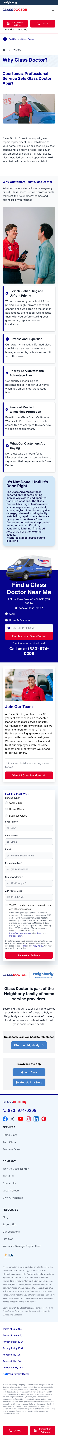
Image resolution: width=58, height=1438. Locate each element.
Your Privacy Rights (18, 1374)
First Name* (11, 821)
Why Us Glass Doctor (16, 1168)
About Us (8, 1176)
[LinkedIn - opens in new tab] (36, 1118)
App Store (31, 1072)
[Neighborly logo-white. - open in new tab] (10, 2)
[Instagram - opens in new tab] (28, 1118)
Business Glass (18, 815)
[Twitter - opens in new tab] (12, 1118)
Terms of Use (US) (12, 1329)
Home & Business (19, 620)
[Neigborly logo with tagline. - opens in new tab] (44, 975)
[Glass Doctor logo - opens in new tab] (15, 975)
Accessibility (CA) (12, 1361)
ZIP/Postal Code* (14, 890)
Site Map (8, 1238)
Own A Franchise (13, 1197)
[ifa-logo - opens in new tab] (9, 1255)
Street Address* (14, 877)
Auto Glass (15, 802)
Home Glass (16, 809)
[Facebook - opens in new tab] (5, 1118)
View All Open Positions (26, 775)
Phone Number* (13, 863)
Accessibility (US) (12, 1354)
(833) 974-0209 (21, 1110)
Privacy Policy (15, 936)
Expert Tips (10, 1224)
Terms (39, 933)
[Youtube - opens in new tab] (20, 1118)
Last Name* (11, 835)
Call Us (45, 23)
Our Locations (11, 1231)
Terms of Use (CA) (12, 1335)
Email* (8, 849)
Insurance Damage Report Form (22, 1246)
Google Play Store (31, 1082)
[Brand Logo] (29, 1102)
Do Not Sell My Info (13, 1367)
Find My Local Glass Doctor (29, 636)
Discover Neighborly (26, 1045)
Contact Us (9, 1183)
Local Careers (11, 1190)
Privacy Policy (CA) (13, 1348)
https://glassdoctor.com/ (20, 933)
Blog (5, 1217)
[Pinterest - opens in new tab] (43, 1118)
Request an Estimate (17, 23)
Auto (12, 613)
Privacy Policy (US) (13, 1341)
